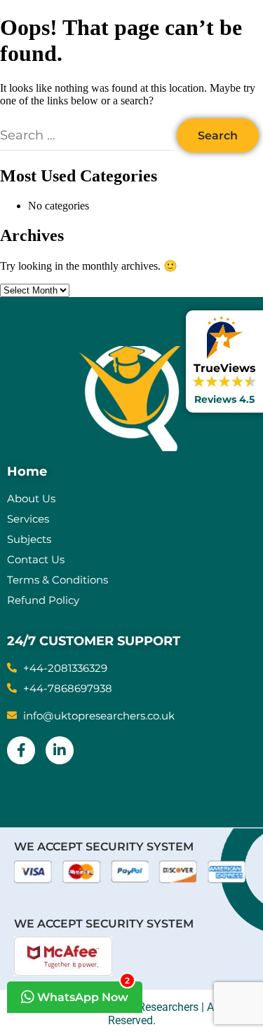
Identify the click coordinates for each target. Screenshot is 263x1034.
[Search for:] (88, 136)
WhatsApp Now (82, 992)
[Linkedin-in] (60, 750)
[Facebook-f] (21, 750)
